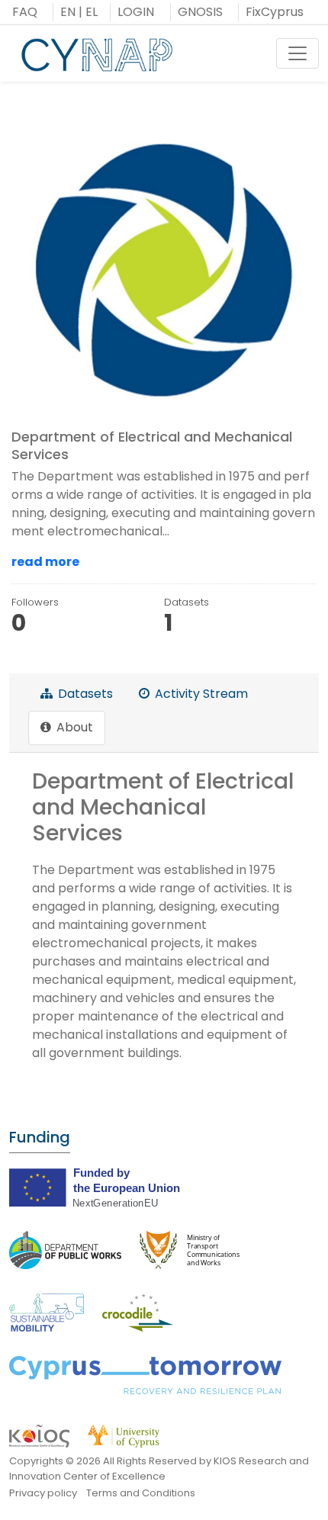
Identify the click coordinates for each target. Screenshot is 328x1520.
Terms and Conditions (140, 1493)
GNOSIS (200, 12)
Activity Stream (200, 693)
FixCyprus (275, 12)
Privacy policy (43, 1493)
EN (68, 12)
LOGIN (135, 12)
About (73, 727)
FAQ (24, 12)
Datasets (84, 693)
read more (45, 561)
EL (91, 12)
